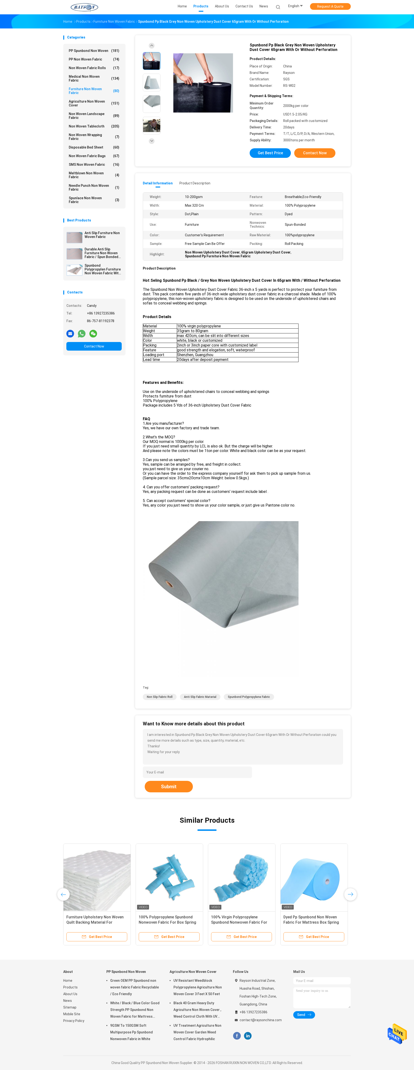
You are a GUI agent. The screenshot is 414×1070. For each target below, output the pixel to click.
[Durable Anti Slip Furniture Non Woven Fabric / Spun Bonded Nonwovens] (74, 254)
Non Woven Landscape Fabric (94, 116)
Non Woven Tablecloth (94, 126)
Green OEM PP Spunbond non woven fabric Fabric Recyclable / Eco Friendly (134, 987)
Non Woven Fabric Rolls (94, 68)
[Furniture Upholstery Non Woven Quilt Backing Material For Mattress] (97, 877)
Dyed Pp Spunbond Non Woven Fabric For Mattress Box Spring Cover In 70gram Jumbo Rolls (311, 922)
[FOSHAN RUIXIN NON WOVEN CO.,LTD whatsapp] (82, 333)
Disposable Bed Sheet (94, 147)
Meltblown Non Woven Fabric (94, 175)
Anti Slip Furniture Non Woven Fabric (102, 235)
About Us (70, 994)
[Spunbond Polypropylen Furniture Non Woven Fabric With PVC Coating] (74, 270)
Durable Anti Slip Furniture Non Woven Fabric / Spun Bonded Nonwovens (101, 253)
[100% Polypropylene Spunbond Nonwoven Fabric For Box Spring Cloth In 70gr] (169, 877)
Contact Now (94, 346)
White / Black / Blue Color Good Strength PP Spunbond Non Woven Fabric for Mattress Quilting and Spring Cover (135, 1010)
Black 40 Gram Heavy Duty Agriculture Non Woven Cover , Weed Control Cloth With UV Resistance (197, 1010)
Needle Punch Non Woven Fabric (94, 187)
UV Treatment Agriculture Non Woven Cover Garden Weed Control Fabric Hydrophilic (197, 1032)
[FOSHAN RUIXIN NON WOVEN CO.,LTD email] (70, 333)
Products (70, 987)
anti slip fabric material (200, 697)
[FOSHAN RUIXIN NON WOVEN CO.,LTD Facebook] (237, 1036)
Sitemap (69, 1007)
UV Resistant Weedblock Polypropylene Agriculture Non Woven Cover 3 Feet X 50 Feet (197, 987)
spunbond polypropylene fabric (249, 697)
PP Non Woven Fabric (94, 59)
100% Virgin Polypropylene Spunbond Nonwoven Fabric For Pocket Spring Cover (239, 922)
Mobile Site (71, 1014)
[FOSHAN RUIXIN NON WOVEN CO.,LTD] (84, 7)
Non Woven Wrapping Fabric (94, 137)
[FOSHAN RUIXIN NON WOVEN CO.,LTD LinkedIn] (248, 1036)
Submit (169, 786)
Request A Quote (330, 6)
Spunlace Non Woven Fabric (94, 200)
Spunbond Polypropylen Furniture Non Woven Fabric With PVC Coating (103, 269)
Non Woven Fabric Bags (94, 156)
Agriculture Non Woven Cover (94, 103)
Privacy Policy (73, 1021)
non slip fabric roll (159, 697)
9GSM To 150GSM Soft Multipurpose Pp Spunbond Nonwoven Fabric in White (131, 1032)
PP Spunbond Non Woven (94, 51)
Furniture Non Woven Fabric (94, 91)
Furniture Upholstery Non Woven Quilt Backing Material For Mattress (95, 922)
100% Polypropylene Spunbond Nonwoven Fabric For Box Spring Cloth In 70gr (167, 922)
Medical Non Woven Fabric (94, 78)
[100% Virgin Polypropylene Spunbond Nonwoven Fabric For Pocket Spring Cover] (241, 877)
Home (67, 980)
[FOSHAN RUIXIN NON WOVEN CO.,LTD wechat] (93, 333)
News (67, 1001)
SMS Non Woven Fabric (94, 164)
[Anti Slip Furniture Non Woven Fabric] (74, 237)
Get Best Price (270, 153)
